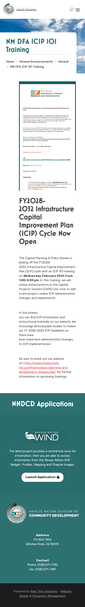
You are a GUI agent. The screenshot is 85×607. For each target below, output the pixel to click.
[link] (20, 9)
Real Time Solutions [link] (43, 591)
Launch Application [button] (41, 477)
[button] (78, 9)
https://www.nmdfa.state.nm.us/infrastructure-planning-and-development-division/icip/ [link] (43, 367)
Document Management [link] (49, 596)
